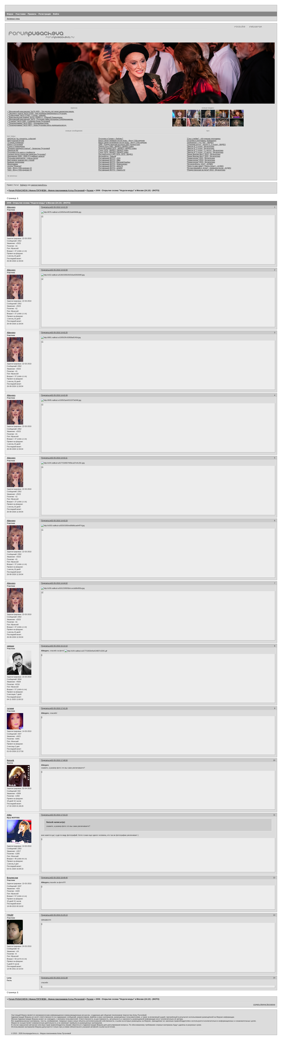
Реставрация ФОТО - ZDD (109, 158)
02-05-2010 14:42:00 (59, 270)
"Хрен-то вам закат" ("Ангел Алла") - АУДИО (205, 166)
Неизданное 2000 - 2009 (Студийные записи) (26, 156)
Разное (90, 190)
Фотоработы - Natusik (107, 156)
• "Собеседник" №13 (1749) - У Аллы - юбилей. (26, 115)
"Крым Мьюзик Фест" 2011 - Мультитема (203, 156)
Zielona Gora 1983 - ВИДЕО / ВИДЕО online (116, 146)
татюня (10, 708)
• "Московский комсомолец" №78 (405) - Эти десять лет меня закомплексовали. (40, 111)
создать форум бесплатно (264, 1004)
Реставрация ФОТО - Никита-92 (111, 170)
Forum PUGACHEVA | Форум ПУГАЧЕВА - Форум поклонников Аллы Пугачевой (47, 190)
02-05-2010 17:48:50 (59, 760)
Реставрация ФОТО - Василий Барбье (114, 162)
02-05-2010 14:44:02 (59, 583)
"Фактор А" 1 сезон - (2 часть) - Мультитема (205, 152)
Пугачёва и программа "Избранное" (202, 141)
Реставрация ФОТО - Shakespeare (112, 164)
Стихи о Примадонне (16, 146)
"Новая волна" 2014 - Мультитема (201, 160)
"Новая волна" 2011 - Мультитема (201, 158)
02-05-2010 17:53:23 (59, 815)
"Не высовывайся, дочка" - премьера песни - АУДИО (209, 168)
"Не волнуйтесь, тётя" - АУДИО (200, 164)
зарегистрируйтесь (39, 185)
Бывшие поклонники (15, 162)
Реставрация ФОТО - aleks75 (110, 166)
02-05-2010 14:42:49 (59, 395)
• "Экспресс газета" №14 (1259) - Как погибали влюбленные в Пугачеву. (37, 113)
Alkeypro (11, 207)
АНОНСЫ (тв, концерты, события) (21, 139)
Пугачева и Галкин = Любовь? (110, 139)
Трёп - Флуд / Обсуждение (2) (19, 168)
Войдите (23, 185)
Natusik (10, 760)
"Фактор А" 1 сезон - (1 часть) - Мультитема (205, 150)
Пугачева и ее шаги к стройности (21, 152)
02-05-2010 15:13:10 (59, 646)
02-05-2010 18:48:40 (59, 878)
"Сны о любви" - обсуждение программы (203, 139)
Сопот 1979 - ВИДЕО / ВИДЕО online (113, 152)
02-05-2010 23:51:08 (59, 978)
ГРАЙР (10, 915)
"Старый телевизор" (15, 142)
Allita (9, 815)
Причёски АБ (12, 150)
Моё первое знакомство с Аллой (20, 160)
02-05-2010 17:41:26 (59, 708)
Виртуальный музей (15, 141)
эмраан (10, 646)
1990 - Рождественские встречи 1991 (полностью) (119, 144)
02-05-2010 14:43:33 (59, 521)
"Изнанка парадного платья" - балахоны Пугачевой (28, 148)
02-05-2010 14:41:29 (59, 207)
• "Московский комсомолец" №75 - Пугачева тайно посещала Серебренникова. (40, 119)
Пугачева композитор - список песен (22, 158)
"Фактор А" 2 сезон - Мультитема (200, 148)
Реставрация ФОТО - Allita (109, 160)
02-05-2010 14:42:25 (59, 332)
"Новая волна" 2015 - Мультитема (201, 162)
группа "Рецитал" (14, 166)
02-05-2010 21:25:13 (59, 915)
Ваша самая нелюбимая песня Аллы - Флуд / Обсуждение (122, 142)
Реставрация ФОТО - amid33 (110, 168)
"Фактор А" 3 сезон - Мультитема (200, 146)
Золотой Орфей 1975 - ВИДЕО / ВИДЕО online (117, 148)
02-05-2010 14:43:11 (59, 458)
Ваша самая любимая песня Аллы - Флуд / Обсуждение (121, 141)
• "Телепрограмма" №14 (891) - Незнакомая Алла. (28, 123)
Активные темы (13, 19)
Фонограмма (12, 164)
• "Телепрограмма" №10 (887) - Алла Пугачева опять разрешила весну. (37, 125)
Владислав (12, 878)
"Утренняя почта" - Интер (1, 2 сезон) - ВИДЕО (206, 144)
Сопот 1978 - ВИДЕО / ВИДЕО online (113, 150)
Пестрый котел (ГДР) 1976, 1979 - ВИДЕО (115, 154)
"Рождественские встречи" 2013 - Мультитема (206, 170)
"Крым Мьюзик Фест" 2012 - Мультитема (203, 154)
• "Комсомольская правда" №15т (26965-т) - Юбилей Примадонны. (35, 117)
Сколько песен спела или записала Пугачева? (26, 154)
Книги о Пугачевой (15, 144)
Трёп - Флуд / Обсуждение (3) (19, 170)
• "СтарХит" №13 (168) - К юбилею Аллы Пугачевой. (28, 121)
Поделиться (46, 207)
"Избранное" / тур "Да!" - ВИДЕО (200, 142)
